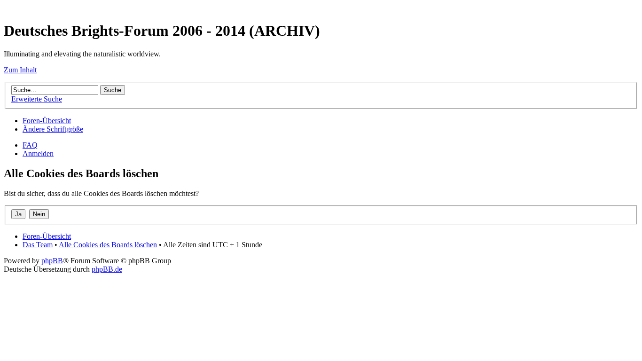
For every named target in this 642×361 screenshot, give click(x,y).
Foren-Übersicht (47, 121)
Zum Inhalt (20, 70)
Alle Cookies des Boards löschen (108, 245)
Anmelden (38, 153)
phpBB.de (107, 269)
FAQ (30, 145)
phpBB (52, 261)
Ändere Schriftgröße (53, 129)
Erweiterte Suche (36, 99)
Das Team (38, 245)
